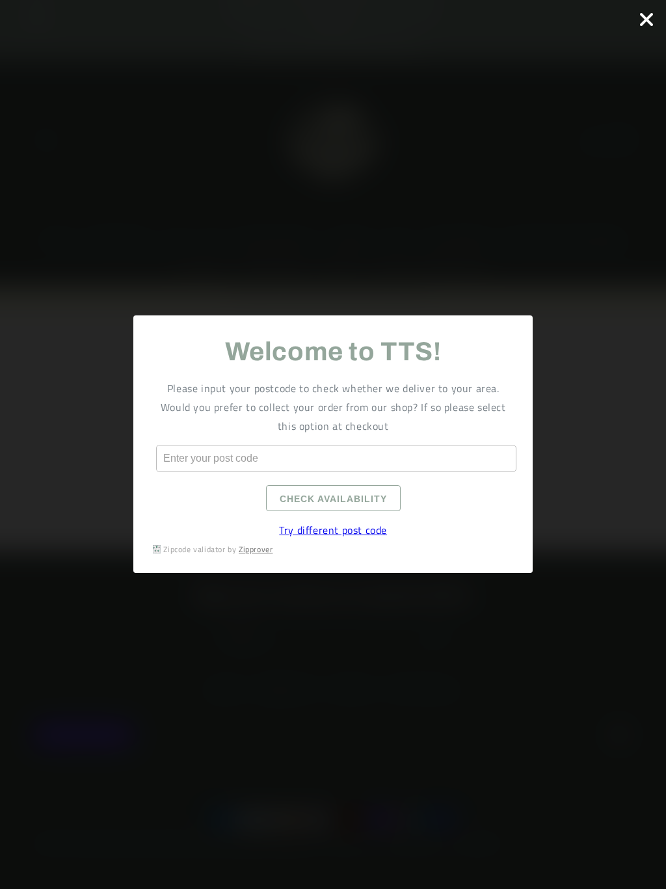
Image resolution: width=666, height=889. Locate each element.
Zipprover (256, 549)
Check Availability (332, 499)
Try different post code (333, 530)
